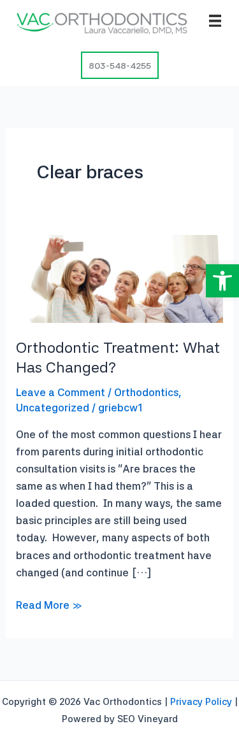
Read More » (49, 606)
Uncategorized (52, 407)
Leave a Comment (60, 392)
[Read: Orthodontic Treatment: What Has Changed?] (119, 277)
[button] (222, 280)
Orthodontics (146, 392)
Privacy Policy (201, 702)
